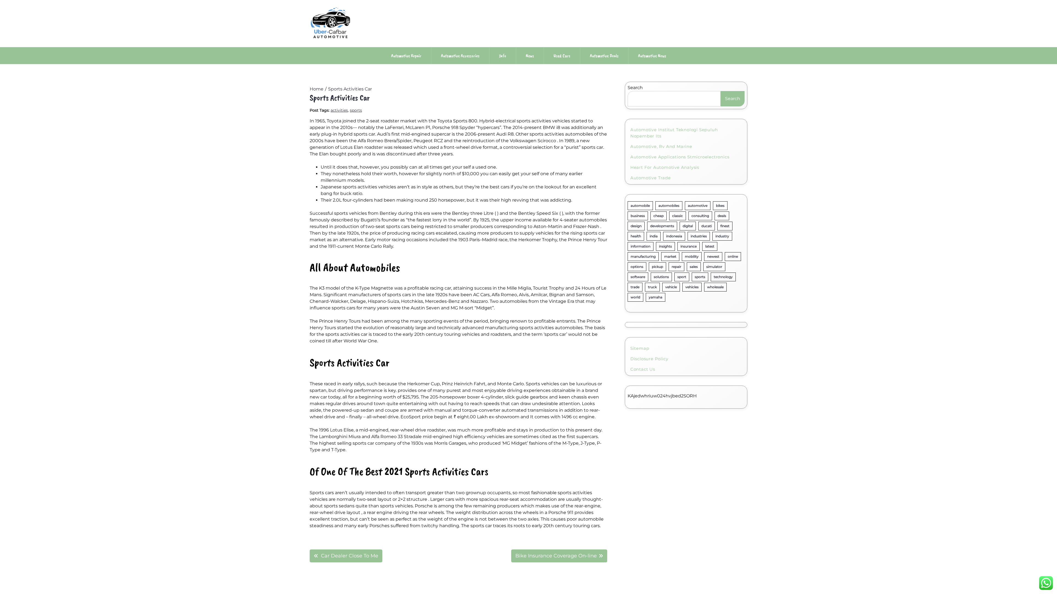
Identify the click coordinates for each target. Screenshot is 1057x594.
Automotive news (652, 56)
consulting (700, 216)
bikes (720, 206)
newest (713, 256)
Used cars (562, 56)
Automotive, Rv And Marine (661, 146)
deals (722, 216)
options (637, 267)
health (636, 236)
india (654, 236)
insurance (688, 246)
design (636, 226)
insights (665, 246)
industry (722, 236)
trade (635, 287)
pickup (657, 267)
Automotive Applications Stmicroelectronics (679, 157)
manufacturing (643, 256)
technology (723, 277)
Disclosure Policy (649, 358)
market (670, 256)
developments (662, 226)
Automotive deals (604, 56)
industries (699, 236)
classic (677, 216)
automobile (640, 206)
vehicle (671, 287)
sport (681, 277)
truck (652, 287)
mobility (692, 256)
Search (635, 87)
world (635, 297)
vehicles (692, 287)
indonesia (674, 236)
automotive (697, 206)
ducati (706, 226)
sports (356, 110)
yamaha (655, 297)
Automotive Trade (650, 177)
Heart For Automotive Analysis (664, 167)
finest (724, 226)
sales (694, 267)
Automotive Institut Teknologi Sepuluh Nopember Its (674, 133)
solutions (661, 277)
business (638, 216)
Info (502, 56)
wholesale (715, 287)
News (530, 56)
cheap (658, 216)
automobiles (668, 206)
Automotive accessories (460, 56)
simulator (714, 267)
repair (676, 267)
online (733, 256)
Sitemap (639, 348)
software (638, 277)
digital (688, 226)
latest (709, 246)
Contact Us (642, 369)
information (640, 246)
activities (339, 110)
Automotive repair (406, 56)
